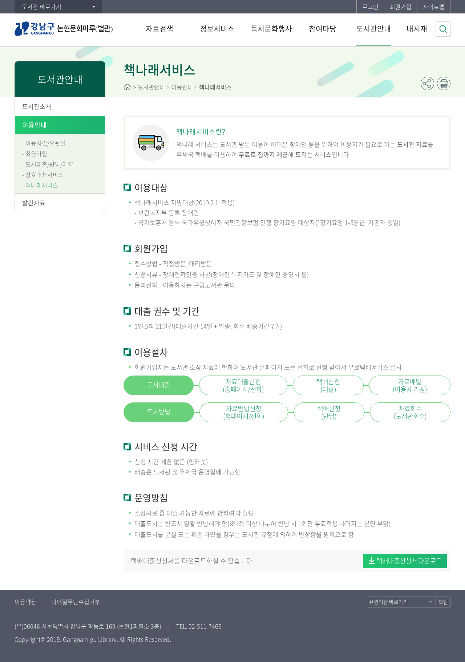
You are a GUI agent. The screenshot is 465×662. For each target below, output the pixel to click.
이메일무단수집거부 (75, 601)
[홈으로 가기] (127, 87)
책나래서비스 (41, 185)
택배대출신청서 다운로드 (408, 561)
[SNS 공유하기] (427, 83)
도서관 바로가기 (41, 6)
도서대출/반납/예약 (49, 164)
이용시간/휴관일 (45, 143)
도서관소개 (36, 106)
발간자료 (33, 202)
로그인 (370, 6)
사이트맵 (434, 6)
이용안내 (34, 125)
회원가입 (401, 6)
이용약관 (25, 601)
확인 (443, 602)
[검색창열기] (443, 29)
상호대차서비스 (44, 174)
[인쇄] (443, 83)
